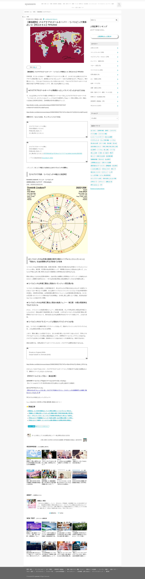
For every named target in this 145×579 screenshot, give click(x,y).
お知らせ (94, 48)
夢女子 (111, 153)
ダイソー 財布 (102, 143)
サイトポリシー (71, 571)
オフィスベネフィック (97, 571)
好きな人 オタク (106, 169)
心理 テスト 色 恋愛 (106, 162)
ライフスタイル (101, 3)
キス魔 (99, 153)
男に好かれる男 (94, 143)
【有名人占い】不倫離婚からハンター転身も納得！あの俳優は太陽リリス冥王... (50, 418)
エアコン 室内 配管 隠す (105, 175)
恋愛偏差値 (108, 165)
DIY (101, 184)
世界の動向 (95, 74)
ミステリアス (113, 130)
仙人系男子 (93, 149)
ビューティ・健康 (110, 3)
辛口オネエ (96, 105)
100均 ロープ (94, 181)
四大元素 (109, 143)
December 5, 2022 (47, 158)
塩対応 (106, 130)
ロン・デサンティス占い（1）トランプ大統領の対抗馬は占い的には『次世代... (50, 415)
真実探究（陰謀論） (57, 3)
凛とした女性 (94, 153)
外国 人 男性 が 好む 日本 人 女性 (110, 146)
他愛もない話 (109, 181)
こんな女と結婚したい (96, 169)
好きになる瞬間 (108, 137)
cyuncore (30, 3)
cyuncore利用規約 (60, 571)
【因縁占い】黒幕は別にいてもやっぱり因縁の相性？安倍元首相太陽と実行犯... (50, 413)
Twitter (61, 513)
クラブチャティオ (95, 140)
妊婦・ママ (80, 7)
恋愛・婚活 (43, 3)
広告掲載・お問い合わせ (84, 571)
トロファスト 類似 (102, 133)
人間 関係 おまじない (95, 162)
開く (35, 67)
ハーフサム (112, 140)
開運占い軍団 (42, 500)
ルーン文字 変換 (94, 175)
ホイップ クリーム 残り (96, 178)
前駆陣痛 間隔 (94, 159)
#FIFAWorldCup (48, 153)
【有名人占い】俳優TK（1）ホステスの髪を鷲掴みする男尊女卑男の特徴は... (50, 420)
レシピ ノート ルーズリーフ (97, 137)
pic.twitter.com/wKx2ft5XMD (74, 153)
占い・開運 (49, 3)
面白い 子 (113, 169)
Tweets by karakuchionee (97, 188)
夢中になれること (95, 184)
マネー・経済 (75, 7)
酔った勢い (106, 149)
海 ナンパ (93, 156)
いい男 (110, 172)
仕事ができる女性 (101, 156)
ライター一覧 (49, 571)
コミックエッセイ (93, 3)
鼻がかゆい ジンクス (95, 172)
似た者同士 (114, 165)
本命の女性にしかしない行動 (109, 178)
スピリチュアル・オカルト (100, 56)
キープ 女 (113, 149)
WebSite (54, 513)
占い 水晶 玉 (105, 153)
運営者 (107, 571)
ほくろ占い (93, 130)
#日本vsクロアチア (59, 153)
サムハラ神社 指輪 (104, 140)
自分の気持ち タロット (96, 146)
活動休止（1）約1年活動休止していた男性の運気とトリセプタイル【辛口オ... (50, 411)
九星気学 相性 (100, 130)
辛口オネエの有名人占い (43, 426)
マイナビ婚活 (94, 133)
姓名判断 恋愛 (109, 156)
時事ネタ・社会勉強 (83, 3)
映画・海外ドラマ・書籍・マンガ (70, 3)
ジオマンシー (105, 172)
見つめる (115, 143)
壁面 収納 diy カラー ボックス (97, 165)
